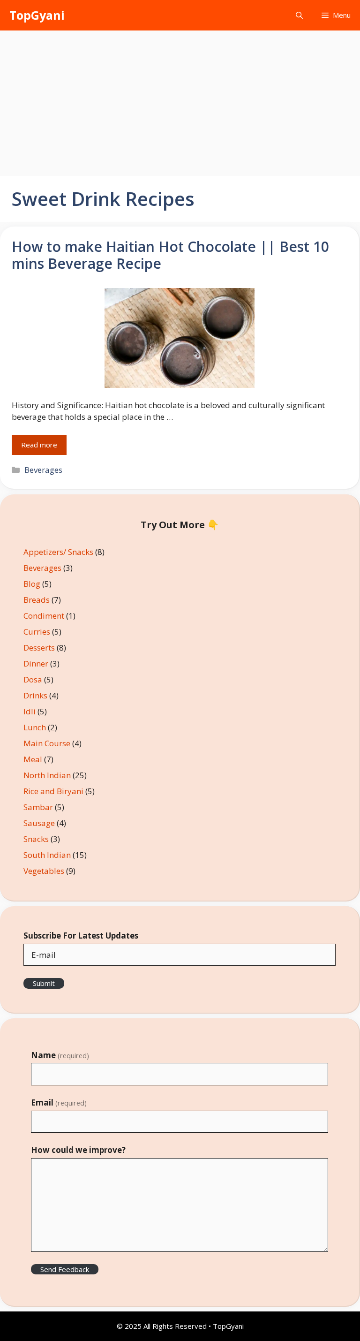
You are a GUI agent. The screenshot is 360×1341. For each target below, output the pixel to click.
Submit (44, 983)
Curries (36, 631)
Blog (31, 583)
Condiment (43, 615)
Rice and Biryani (53, 791)
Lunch (34, 727)
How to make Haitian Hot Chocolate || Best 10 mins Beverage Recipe (170, 255)
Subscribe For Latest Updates (80, 935)
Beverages (43, 469)
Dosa (32, 679)
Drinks (35, 695)
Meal (32, 759)
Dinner (35, 663)
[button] (299, 15)
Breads (36, 599)
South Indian (47, 854)
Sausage (39, 823)
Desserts (39, 647)
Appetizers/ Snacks (58, 551)
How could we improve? (78, 1149)
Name (60, 1055)
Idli (29, 711)
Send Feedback (64, 1269)
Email (59, 1102)
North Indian (47, 775)
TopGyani (37, 15)
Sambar (38, 807)
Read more (39, 444)
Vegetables (43, 870)
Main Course (46, 743)
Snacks (36, 838)
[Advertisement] (180, 101)
